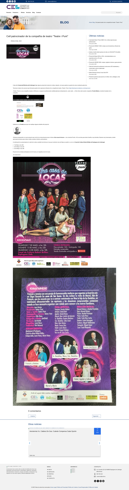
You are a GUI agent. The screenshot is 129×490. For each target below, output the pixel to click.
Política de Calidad (93, 487)
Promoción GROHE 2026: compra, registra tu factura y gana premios (105, 62)
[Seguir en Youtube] (15, 1)
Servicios (28, 12)
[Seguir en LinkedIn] (7, 1)
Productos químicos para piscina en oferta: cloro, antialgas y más (104, 76)
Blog (33, 12)
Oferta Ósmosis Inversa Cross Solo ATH (98, 72)
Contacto (38, 12)
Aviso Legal (53, 487)
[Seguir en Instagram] (12, 1)
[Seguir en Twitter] (10, 1)
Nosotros (8, 12)
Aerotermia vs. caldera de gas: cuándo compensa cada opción (53, 431)
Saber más (32, 455)
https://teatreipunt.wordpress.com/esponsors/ (79, 88)
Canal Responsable (83, 487)
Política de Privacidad (62, 487)
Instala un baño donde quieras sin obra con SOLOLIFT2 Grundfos (104, 52)
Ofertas (23, 12)
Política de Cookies (73, 487)
